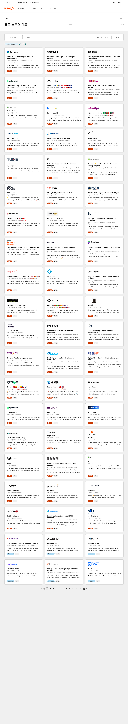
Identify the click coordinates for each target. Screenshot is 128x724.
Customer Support (22, 2)
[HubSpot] (9, 8)
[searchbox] (95, 24)
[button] (122, 18)
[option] (12, 37)
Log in (113, 2)
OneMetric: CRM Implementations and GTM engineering (103, 277)
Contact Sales (35, 2)
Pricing (43, 8)
